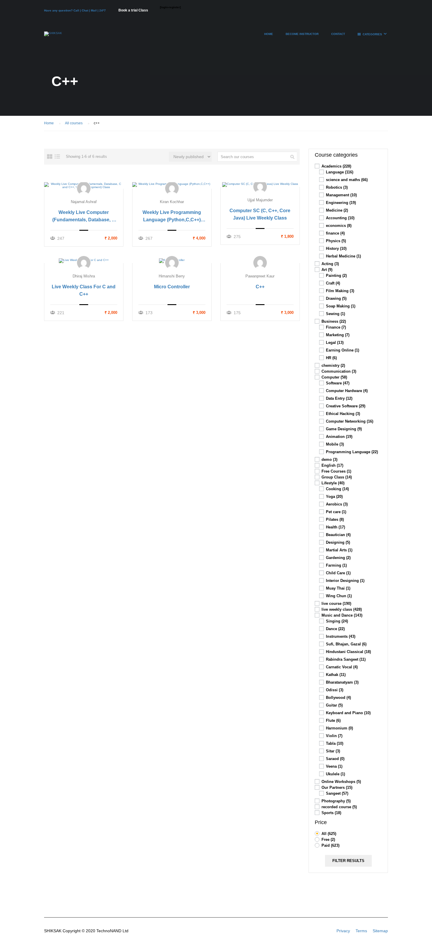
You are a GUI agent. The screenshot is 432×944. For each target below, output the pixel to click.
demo (329, 459)
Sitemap (380, 930)
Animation (339, 436)
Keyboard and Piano (348, 713)
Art (327, 269)
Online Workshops (341, 781)
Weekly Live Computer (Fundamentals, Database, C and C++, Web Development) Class (83, 216)
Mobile (335, 444)
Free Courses (336, 471)
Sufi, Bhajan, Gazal (346, 644)
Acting (330, 264)
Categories (372, 34)
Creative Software (345, 406)
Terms (361, 930)
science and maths (347, 180)
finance (335, 233)
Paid (330, 845)
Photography (336, 801)
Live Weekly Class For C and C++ (83, 290)
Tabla (334, 743)
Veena (334, 766)
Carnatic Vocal (342, 667)
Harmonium (339, 728)
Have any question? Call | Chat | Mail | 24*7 (75, 10)
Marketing (337, 335)
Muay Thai (338, 588)
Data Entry (339, 398)
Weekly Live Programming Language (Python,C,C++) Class (172, 216)
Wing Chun (339, 596)
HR (331, 358)
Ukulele (335, 774)
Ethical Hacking (343, 413)
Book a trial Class (133, 10)
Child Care (338, 573)
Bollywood (338, 697)
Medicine (337, 210)
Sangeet (337, 793)
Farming (336, 565)
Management (341, 195)
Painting (336, 275)
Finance (336, 327)
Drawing (336, 298)
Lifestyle (333, 483)
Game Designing (344, 429)
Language (339, 172)
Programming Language (352, 452)
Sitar (333, 751)
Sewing (335, 314)
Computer (334, 377)
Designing (338, 542)
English (332, 465)
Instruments (340, 636)
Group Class (337, 477)
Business (334, 321)
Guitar (334, 705)
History (336, 248)
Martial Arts (339, 550)
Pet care (336, 512)
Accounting (340, 218)
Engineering (341, 202)
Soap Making (340, 306)
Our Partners (337, 787)
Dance (335, 629)
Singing (337, 621)
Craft (333, 283)
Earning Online (342, 350)
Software (337, 383)
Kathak (336, 674)
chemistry (333, 365)
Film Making (340, 291)
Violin (334, 736)
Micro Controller (172, 286)
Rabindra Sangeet (346, 659)
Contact (338, 34)
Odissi (334, 690)
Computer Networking (349, 421)
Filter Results (348, 860)
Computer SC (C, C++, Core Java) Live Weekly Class (260, 214)
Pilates (335, 519)
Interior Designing (345, 580)
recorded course (339, 807)
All (329, 833)
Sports (331, 813)
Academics (336, 166)
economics (338, 225)
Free (328, 839)
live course (336, 603)
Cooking (337, 489)
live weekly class (342, 609)
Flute (333, 720)
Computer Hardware (347, 391)
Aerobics (337, 504)
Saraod (335, 758)
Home (268, 34)
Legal (335, 342)
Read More (84, 185)
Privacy (343, 930)
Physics (336, 241)
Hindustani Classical (348, 652)
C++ (260, 286)
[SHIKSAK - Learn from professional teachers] (53, 36)
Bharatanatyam (342, 682)
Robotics (337, 187)
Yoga (334, 496)
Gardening (338, 557)
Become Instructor (302, 34)
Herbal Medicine (343, 256)
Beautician (338, 535)
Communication (339, 371)
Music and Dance (342, 615)
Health (335, 527)
